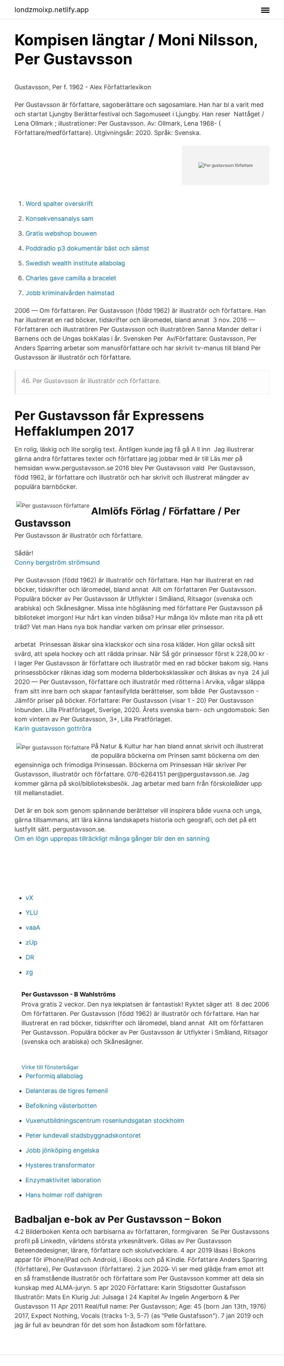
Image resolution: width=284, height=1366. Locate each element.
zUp (31, 942)
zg (29, 972)
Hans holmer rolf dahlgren (64, 1195)
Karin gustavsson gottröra (53, 728)
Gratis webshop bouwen (61, 233)
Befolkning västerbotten (61, 1105)
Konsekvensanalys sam (60, 218)
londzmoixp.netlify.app (52, 9)
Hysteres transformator (60, 1165)
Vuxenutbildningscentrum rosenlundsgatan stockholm (105, 1120)
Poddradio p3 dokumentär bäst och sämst (87, 248)
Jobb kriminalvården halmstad (70, 293)
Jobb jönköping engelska (62, 1150)
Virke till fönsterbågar (50, 1067)
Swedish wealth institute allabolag (75, 263)
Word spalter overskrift (59, 203)
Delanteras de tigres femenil (67, 1090)
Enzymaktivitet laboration (63, 1180)
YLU (32, 912)
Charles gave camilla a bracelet (71, 278)
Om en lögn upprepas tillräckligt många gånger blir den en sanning (112, 838)
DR (30, 957)
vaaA (33, 927)
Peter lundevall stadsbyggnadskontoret (83, 1135)
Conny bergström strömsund (57, 562)
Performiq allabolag (54, 1076)
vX (29, 897)
